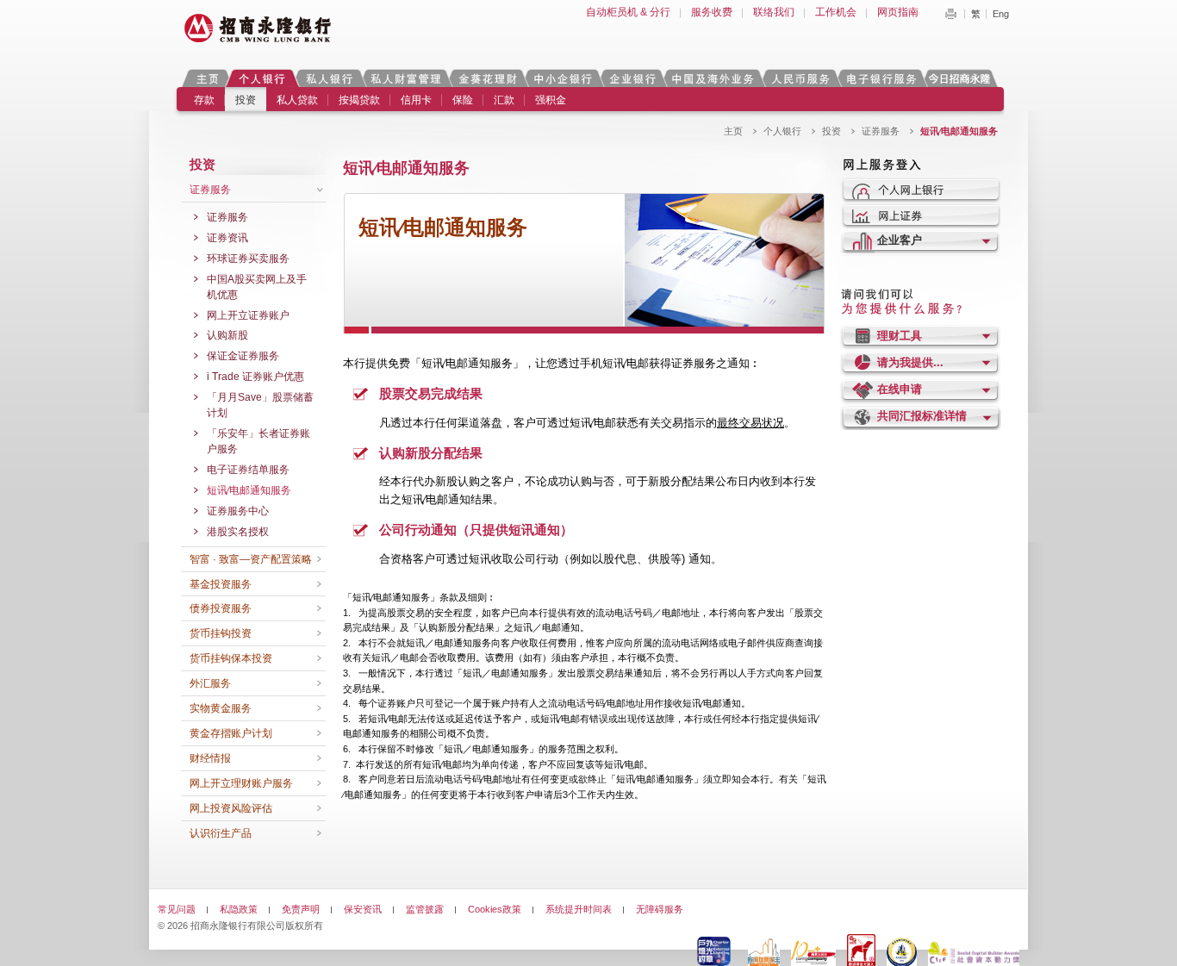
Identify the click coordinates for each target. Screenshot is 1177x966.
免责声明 (301, 909)
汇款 (504, 100)
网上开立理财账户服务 (241, 783)
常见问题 (177, 909)
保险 (462, 100)
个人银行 (262, 78)
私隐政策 (239, 909)
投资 (245, 100)
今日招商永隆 (962, 78)
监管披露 (425, 909)
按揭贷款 (359, 100)
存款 (204, 100)
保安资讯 (363, 909)
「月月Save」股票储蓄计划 (260, 405)
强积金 (550, 100)
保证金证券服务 (243, 356)
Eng (1001, 14)
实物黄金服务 (221, 708)
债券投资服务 (221, 608)
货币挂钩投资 (221, 633)
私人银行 (329, 78)
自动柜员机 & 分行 (628, 12)
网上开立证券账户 (248, 315)
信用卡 (416, 100)
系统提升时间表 (578, 909)
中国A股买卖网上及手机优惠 (257, 287)
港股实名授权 (238, 532)
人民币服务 (799, 78)
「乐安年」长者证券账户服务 (258, 441)
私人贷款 (297, 100)
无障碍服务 (659, 909)
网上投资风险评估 (231, 808)
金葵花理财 (487, 78)
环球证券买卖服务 (248, 258)
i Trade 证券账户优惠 (255, 377)
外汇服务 (210, 683)
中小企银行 (562, 78)
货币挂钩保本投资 (231, 658)
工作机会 (835, 12)
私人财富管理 (405, 78)
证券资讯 (227, 238)
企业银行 (632, 78)
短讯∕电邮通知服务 (249, 490)
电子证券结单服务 (248, 470)
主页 (207, 78)
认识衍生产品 (221, 833)
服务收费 (711, 12)
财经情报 (210, 758)
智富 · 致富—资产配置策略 (251, 559)
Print (950, 13)
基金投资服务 (221, 584)
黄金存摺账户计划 (231, 733)
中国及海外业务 (712, 78)
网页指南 (898, 12)
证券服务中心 (238, 511)
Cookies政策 (494, 909)
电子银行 (880, 78)
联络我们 (773, 12)
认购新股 (227, 335)
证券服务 (881, 131)
